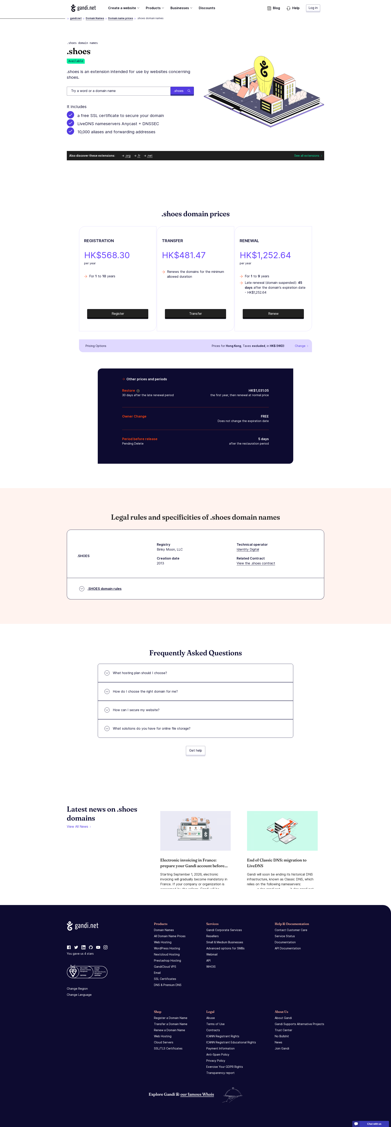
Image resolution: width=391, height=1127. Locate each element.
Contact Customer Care (291, 930)
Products (153, 8)
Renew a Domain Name (169, 1030)
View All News (77, 826)
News (278, 1042)
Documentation (285, 942)
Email (157, 972)
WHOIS (211, 966)
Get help (195, 750)
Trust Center (283, 1030)
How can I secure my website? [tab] (136, 710)
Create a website (122, 8)
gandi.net (76, 18)
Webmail (211, 954)
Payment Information (220, 1048)
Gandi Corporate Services (224, 930)
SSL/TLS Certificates (168, 1048)
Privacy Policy (215, 1060)
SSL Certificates (165, 979)
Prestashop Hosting (167, 960)
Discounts (207, 8)
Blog (276, 8)
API (208, 960)
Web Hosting (162, 942)
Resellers (212, 936)
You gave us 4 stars (80, 953)
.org (128, 155)
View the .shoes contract (256, 563)
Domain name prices (120, 18)
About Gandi (283, 1018)
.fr (138, 155)
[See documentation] (137, 390)
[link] (69, 947)
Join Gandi (282, 1048)
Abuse (210, 1018)
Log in (313, 8)
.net (150, 155)
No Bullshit (282, 1036)
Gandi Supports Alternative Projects (299, 1024)
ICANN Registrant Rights (222, 1036)
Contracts (213, 1030)
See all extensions (306, 155)
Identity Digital (248, 549)
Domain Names (95, 18)
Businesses (179, 8)
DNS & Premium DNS (167, 985)
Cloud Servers (163, 1042)
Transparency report (220, 1073)
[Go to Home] (83, 8)
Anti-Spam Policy (217, 1054)
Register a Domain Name (170, 1018)
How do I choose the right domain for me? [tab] (145, 691)
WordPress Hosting (167, 948)
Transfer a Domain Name (170, 1024)
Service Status (285, 936)
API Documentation (288, 948)
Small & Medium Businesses (224, 942)
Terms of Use (215, 1024)
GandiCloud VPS (165, 966)
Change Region (77, 988)
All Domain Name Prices (170, 936)
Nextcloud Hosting (167, 954)
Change (300, 346)
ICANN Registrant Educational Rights (231, 1042)
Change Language (79, 994)
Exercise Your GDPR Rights (224, 1066)
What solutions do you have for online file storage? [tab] (151, 728)
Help (296, 8)
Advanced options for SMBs (225, 948)
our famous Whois (197, 1094)
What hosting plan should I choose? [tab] (140, 673)
